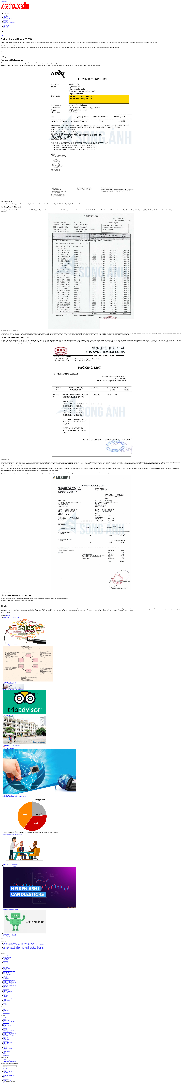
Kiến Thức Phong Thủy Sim (9, 985)
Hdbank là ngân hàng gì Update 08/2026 (12, 834)
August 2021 (6, 958)
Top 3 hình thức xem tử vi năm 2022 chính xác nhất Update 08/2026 (18, 943)
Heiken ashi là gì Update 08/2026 (10, 909)
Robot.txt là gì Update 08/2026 (10, 934)
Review (5, 21)
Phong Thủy (6, 26)
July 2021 (5, 959)
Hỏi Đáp (2, 35)
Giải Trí (5, 24)
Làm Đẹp (5, 986)
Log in (4, 1009)
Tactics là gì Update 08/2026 (9, 682)
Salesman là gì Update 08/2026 (10, 645)
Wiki (4, 1003)
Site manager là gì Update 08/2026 (11, 617)
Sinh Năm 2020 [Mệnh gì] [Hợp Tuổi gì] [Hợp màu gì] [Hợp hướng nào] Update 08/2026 (23, 948)
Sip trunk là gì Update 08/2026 (10, 795)
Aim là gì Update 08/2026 (9, 748)
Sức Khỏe (5, 995)
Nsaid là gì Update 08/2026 (9, 935)
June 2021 (5, 961)
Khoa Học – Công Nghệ (9, 22)
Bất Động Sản (6, 969)
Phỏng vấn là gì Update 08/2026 (10, 864)
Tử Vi (4, 1001)
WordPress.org (6, 1013)
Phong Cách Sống (7, 991)
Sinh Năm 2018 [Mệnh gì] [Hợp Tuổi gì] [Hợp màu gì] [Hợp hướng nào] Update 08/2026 (23, 946)
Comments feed (6, 1011)
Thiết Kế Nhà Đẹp (7, 998)
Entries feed (6, 1010)
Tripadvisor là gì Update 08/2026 (10, 715)
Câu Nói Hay (6, 25)
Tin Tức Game (6, 1000)
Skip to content (4, 1)
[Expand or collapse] (1, 51)
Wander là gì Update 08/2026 (10, 683)
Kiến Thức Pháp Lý (7, 27)
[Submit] (6, 15)
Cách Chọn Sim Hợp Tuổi (9, 971)
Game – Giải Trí (7, 974)
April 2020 (5, 962)
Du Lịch (5, 973)
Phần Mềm (5, 990)
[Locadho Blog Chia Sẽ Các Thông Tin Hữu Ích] (15, 8)
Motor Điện (6, 989)
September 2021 (7, 957)
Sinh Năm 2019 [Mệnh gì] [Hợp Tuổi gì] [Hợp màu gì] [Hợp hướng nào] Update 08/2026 (23, 947)
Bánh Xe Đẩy (6, 968)
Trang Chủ (5, 16)
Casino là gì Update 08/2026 (9, 866)
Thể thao (5, 996)
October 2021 (6, 956)
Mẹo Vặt (5, 987)
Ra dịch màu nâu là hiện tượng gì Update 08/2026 (14, 796)
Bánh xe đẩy (7, 1060)
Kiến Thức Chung (7, 18)
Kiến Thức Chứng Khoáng (9, 982)
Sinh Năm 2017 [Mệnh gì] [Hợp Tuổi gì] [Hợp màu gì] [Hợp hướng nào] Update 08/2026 (23, 944)
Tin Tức (5, 17)
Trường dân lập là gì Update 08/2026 (11, 745)
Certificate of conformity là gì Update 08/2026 (13, 689)
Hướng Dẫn (6, 978)
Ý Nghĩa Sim (6, 1004)
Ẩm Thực (5, 20)
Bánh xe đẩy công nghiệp (10, 1061)
